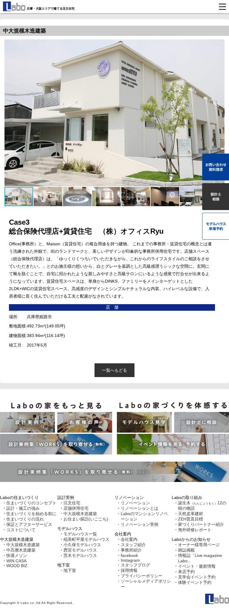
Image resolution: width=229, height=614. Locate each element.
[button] (48, 196)
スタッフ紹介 (133, 544)
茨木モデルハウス (80, 555)
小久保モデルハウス (82, 544)
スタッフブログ (135, 565)
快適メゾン (16, 555)
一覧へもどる (114, 370)
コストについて (20, 529)
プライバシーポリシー (142, 575)
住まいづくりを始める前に (31, 513)
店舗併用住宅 (76, 508)
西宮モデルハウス (80, 550)
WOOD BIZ (16, 565)
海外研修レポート (194, 529)
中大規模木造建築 (23, 544)
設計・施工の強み (23, 508)
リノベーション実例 (139, 524)
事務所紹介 (131, 550)
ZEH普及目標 (190, 519)
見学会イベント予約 (197, 577)
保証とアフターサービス (29, 524)
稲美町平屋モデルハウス (86, 539)
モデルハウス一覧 (80, 534)
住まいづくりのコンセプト (31, 502)
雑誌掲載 (186, 550)
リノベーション (135, 502)
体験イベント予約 (194, 582)
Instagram (130, 560)
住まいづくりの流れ (25, 519)
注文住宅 (72, 502)
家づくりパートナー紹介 (201, 524)
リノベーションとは (139, 508)
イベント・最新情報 (197, 566)
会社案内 (129, 539)
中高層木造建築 (20, 550)
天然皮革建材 (190, 513)
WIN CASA (16, 560)
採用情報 (129, 570)
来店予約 (186, 571)
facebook (129, 555)
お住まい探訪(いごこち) (86, 519)
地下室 (70, 570)
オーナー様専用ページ (199, 544)
